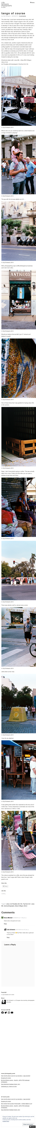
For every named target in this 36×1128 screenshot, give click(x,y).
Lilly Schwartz (11, 929)
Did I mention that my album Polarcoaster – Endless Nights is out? (16, 1103)
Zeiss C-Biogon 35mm (21, 906)
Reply (5, 924)
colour (8, 904)
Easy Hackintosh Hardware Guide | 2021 (10, 1084)
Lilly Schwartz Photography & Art (6, 4)
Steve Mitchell (8, 918)
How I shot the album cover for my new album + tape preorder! (15, 1075)
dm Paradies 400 (15, 904)
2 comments (22, 16)
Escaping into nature (6, 1078)
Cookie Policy (6, 1121)
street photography (9, 906)
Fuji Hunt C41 (27, 904)
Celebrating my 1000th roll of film (9, 1086)
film (21, 904)
